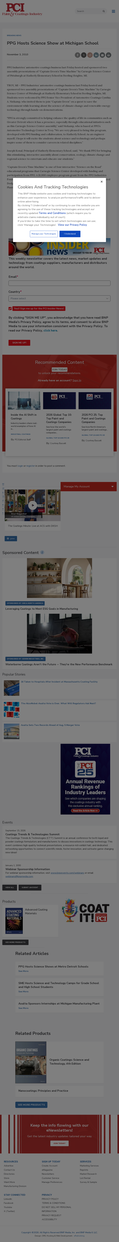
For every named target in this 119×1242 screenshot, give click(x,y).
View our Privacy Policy (72, 225)
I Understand (70, 234)
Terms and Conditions (52, 213)
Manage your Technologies (44, 234)
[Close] (101, 181)
